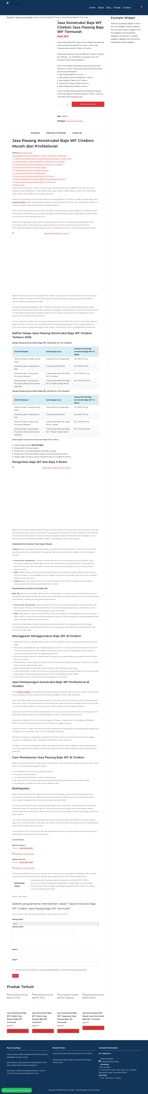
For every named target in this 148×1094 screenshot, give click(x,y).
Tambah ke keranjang (88, 104)
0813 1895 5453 (26, 848)
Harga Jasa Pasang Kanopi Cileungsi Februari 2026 (72, 1053)
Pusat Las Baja (68, 1090)
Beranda (10, 17)
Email (15, 960)
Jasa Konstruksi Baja (23, 17)
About (101, 7)
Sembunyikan (27, 153)
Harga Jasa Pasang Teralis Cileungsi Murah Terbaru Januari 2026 (72, 1061)
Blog (108, 7)
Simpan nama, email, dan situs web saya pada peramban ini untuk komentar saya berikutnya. (51, 970)
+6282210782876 (106, 1059)
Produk (117, 7)
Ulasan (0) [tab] (77, 133)
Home (92, 7)
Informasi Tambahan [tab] (56, 133)
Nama (15, 949)
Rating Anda (18, 919)
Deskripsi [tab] (35, 133)
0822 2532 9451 (26, 862)
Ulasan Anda (18, 927)
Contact (127, 7)
